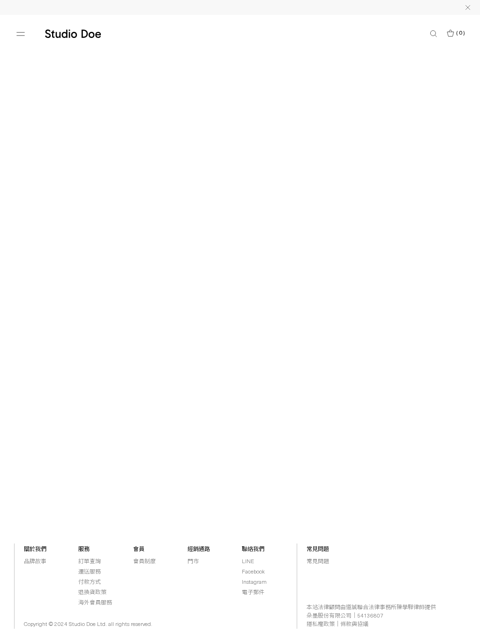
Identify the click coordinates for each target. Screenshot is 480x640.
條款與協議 (354, 624)
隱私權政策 (321, 624)
